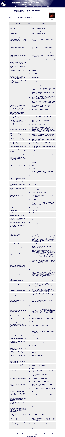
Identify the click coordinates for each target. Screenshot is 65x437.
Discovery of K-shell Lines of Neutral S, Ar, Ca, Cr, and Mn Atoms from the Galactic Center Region (17, 394)
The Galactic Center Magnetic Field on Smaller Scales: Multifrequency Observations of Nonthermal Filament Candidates (18, 77)
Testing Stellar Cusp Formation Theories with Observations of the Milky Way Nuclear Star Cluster (18, 188)
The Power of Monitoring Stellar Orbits (17, 171)
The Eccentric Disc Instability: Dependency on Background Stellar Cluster (17, 168)
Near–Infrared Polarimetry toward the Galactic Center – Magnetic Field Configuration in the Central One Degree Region (18, 81)
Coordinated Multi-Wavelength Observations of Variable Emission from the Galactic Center (18, 275)
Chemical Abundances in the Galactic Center (18, 222)
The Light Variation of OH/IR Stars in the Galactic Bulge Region (17, 226)
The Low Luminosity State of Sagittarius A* (17, 290)
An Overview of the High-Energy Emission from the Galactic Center (17, 362)
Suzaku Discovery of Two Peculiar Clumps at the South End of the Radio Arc (18, 381)
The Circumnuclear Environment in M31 (17, 406)
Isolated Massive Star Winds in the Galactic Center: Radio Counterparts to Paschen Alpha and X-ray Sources (18, 150)
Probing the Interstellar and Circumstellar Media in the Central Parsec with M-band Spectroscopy (17, 44)
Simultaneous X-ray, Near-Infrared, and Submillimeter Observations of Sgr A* (17, 280)
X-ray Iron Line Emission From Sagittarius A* (18, 378)
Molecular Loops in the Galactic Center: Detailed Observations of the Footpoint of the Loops (18, 102)
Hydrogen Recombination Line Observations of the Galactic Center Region (18, 60)
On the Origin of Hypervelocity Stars (16, 212)
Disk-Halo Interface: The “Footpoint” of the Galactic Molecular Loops (17, 106)
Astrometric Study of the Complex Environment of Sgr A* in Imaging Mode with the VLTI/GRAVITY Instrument (18, 247)
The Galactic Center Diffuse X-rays (16, 368)
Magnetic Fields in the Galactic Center (17, 70)
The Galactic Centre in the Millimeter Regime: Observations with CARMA (18, 311)
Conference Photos (13, 33)
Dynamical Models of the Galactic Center (17, 165)
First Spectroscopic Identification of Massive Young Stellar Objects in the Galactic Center (18, 139)
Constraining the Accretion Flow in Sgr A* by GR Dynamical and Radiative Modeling (18, 339)
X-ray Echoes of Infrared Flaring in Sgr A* (17, 391)
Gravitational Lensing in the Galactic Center (18, 243)
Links (41, 6)
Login (49, 6)
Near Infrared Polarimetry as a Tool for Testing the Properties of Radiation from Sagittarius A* (18, 305)
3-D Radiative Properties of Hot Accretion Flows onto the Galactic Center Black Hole (17, 335)
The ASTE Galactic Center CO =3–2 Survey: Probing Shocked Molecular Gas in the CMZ (18, 40)
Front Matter (12, 31)
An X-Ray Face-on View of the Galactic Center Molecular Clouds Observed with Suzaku (17, 375)
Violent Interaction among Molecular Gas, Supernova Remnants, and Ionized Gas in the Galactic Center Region (18, 52)
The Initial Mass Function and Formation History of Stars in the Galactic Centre (17, 124)
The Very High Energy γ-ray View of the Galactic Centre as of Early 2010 (17, 365)
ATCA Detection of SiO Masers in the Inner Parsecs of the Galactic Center (17, 219)
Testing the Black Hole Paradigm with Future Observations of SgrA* (18, 322)
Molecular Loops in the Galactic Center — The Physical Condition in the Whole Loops (18, 97)
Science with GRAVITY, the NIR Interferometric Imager (15, 235)
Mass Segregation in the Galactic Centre (17, 181)
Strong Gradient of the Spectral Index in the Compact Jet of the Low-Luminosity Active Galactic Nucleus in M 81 (18, 423)
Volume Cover (12, 28)
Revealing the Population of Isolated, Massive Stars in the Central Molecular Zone (18, 121)
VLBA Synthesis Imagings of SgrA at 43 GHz (18, 355)
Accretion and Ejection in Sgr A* (15, 328)
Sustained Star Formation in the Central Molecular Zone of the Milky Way (17, 117)
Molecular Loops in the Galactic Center (17, 89)
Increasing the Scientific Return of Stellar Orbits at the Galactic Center (17, 175)
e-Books (16, 6)
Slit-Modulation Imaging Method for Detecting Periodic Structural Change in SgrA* (18, 352)
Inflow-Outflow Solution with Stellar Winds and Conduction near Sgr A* (18, 342)
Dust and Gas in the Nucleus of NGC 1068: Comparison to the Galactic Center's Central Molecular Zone (18, 414)
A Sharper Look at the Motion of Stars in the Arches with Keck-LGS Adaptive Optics (18, 143)
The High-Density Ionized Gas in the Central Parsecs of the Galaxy (18, 56)
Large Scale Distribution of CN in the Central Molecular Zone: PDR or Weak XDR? (18, 63)
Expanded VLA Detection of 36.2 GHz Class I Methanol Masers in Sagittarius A (18, 109)
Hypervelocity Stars (13, 210)
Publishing (28, 6)
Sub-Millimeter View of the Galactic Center (17, 295)
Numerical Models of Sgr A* (15, 331)
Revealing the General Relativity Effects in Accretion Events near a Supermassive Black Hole (18, 325)
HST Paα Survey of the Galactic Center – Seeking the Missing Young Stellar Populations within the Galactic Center (17, 134)
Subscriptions (22, 6)
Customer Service (35, 6)
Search (45, 6)
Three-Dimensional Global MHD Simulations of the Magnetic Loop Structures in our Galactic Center (18, 93)
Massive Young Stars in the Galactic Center (18, 129)
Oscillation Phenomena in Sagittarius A (17, 318)
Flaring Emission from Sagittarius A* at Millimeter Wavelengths (17, 301)
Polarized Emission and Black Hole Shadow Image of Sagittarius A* (18, 349)
